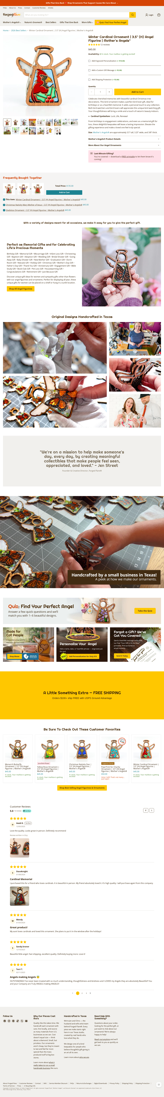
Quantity (92, 86)
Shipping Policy (127, 1083)
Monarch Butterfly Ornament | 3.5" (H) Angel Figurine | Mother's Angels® (18, 766)
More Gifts (87, 22)
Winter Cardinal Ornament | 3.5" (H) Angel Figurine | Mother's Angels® (146, 766)
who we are (84, 1057)
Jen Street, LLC (17, 1088)
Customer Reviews (39, 8)
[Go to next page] (91, 993)
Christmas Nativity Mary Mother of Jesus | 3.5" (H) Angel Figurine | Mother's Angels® (44, 205)
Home (6, 30)
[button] (7, 122)
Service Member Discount (58, 1083)
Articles (50, 8)
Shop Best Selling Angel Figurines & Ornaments (82, 788)
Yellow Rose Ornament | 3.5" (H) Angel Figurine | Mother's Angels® (48, 769)
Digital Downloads (100, 1083)
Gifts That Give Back (69, 22)
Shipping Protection (142, 1083)
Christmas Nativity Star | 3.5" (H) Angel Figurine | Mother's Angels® (80, 766)
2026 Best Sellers (18, 30)
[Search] (132, 15)
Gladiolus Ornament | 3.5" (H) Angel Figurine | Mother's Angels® (35, 210)
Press (20, 8)
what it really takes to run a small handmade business (44, 1065)
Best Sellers (51, 22)
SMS (45, 1083)
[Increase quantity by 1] (109, 92)
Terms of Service (9, 1086)
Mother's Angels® (11, 22)
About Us (12, 8)
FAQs (5, 8)
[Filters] (145, 810)
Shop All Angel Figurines (20, 288)
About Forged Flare (10, 1083)
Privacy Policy (114, 1083)
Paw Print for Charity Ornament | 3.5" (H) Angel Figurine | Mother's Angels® (114, 769)
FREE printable (128, 156)
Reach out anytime (102, 1039)
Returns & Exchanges (83, 1083)
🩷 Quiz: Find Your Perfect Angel (111, 22)
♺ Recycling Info (29, 1086)
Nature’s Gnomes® (33, 22)
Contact (27, 8)
